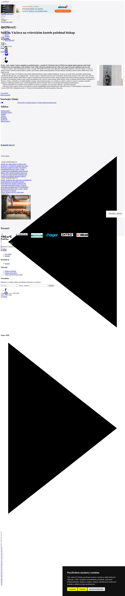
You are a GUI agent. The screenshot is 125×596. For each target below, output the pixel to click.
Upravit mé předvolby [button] (96, 589)
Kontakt (7, 256)
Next (5, 249)
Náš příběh (8, 254)
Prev (2, 249)
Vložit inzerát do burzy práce (14, 274)
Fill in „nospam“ (24, 285)
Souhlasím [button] (72, 589)
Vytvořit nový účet (6, 22)
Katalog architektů (10, 271)
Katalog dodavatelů (11, 273)
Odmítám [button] (82, 589)
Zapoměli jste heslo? (7, 14)
